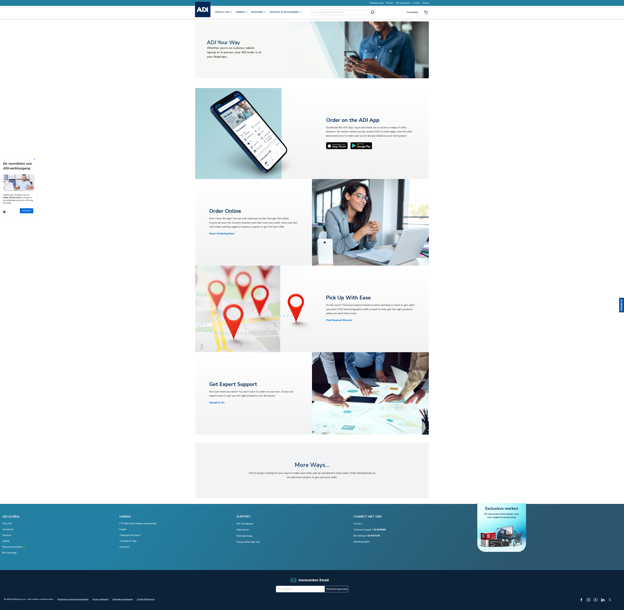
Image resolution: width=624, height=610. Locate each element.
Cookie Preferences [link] (146, 599)
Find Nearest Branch (339, 320)
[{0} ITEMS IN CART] (426, 12)
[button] (621, 305)
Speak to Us (217, 402)
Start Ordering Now (221, 233)
